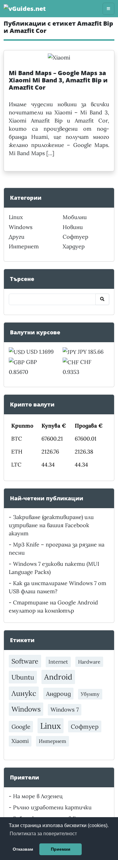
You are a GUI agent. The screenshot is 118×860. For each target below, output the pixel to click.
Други (17, 236)
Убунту (90, 694)
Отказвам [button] (23, 849)
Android (58, 677)
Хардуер (74, 246)
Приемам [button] (60, 849)
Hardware (89, 662)
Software (24, 661)
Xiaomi (20, 740)
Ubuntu (22, 677)
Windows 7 (65, 709)
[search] (102, 299)
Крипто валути (32, 404)
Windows (20, 227)
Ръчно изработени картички (52, 807)
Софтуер (75, 236)
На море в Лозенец (38, 796)
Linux (16, 217)
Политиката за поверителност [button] (43, 833)
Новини (73, 227)
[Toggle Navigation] (108, 9)
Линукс (23, 693)
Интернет (24, 246)
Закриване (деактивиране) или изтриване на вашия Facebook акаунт (51, 525)
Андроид (58, 693)
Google (20, 726)
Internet (58, 661)
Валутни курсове (35, 332)
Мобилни (75, 217)
